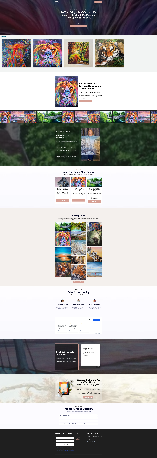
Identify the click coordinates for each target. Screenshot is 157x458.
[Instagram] (90, 441)
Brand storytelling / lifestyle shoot (89, 352)
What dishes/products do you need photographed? (90, 357)
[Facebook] (88, 441)
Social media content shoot (88, 351)
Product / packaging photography (89, 349)
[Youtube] (95, 441)
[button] (79, 2)
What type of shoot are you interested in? (89, 346)
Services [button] (87, 2)
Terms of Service (71, 450)
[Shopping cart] (91, 2)
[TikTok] (97, 441)
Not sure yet (86, 355)
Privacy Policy (66, 450)
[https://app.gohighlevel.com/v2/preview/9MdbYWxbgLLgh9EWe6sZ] (57, 2)
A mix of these (86, 353)
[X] (92, 441)
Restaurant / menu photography (89, 348)
